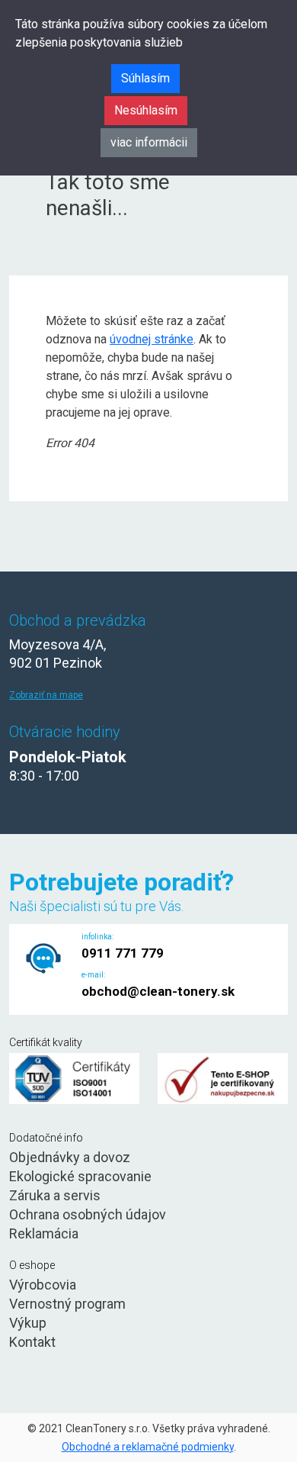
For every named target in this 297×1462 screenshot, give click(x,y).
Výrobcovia (42, 1285)
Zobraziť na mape (46, 695)
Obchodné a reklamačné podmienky (148, 1447)
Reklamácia (43, 1233)
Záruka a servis (55, 1195)
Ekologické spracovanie (80, 1176)
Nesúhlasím (145, 110)
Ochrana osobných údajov (87, 1214)
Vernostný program (67, 1304)
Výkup (27, 1323)
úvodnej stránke (151, 339)
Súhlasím (145, 78)
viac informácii (148, 142)
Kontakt (32, 1342)
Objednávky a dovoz (69, 1157)
